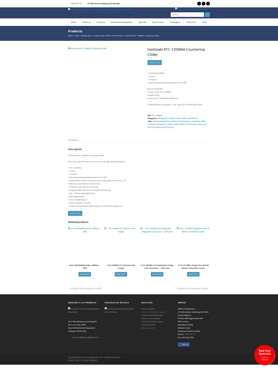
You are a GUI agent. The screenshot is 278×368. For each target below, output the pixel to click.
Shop (77, 35)
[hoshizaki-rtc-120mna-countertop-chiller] (105, 84)
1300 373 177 (76, 3)
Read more (84, 274)
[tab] (73, 140)
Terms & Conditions (89, 360)
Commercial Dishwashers (152, 321)
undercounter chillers (176, 124)
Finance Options (148, 308)
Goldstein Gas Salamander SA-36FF (85, 288)
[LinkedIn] (208, 4)
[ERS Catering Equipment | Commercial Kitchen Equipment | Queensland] (100, 9)
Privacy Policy (73, 360)
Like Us (184, 344)
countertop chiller (198, 121)
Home (70, 35)
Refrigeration (86, 35)
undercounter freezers (164, 127)
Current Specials (148, 324)
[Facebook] (203, 4)
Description (73, 140)
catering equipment (161, 121)
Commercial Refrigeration (152, 315)
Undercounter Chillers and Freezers (108, 35)
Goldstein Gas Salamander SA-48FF (192, 288)
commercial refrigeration (180, 121)
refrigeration (161, 124)
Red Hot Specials (265, 355)
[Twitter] (199, 4)
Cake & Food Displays (150, 318)
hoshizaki (151, 124)
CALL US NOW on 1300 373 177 (85, 337)
